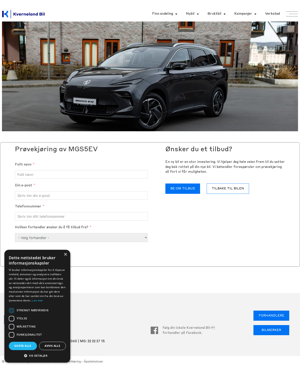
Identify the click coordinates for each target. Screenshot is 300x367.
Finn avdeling (162, 14)
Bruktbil (214, 14)
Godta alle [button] (22, 346)
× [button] (65, 254)
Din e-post (23, 185)
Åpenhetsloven (93, 361)
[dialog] (37, 306)
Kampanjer (243, 14)
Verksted (272, 14)
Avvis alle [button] (52, 346)
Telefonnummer (28, 206)
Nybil (190, 14)
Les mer (37, 300)
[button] (37, 355)
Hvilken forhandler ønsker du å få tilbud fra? (51, 227)
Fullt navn (23, 164)
